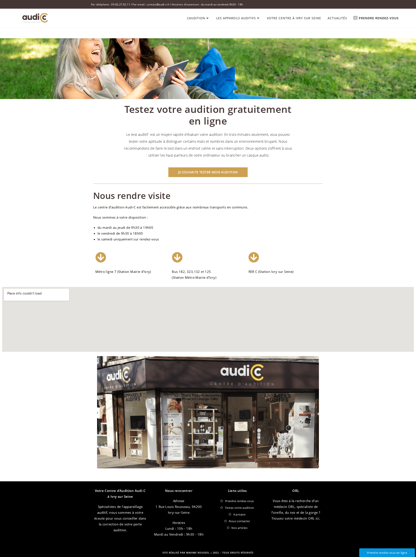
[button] (207, 172)
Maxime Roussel (198, 552)
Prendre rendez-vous (239, 501)
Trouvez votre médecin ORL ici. (295, 518)
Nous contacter (239, 521)
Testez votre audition (239, 508)
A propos (239, 514)
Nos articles (239, 528)
